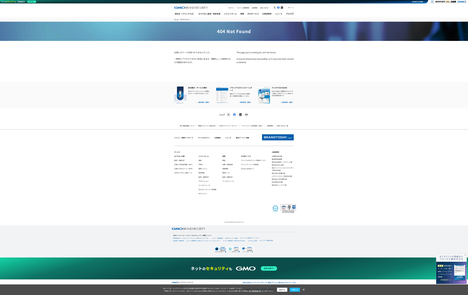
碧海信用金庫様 (277, 159)
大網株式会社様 (277, 156)
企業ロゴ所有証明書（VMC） (183, 164)
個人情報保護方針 (255, 291)
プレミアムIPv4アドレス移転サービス (253, 160)
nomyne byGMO (246, 169)
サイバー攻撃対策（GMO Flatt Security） (234, 240)
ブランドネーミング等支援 (249, 164)
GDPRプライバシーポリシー (228, 126)
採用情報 (270, 126)
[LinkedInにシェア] (240, 114)
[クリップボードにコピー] (246, 114)
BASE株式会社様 (277, 182)
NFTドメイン (203, 193)
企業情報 (217, 138)
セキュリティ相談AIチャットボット (250, 238)
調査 (200, 160)
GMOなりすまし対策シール (183, 173)
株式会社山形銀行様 (278, 173)
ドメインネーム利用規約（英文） (252, 126)
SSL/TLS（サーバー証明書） (208, 189)
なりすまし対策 (179, 156)
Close (465, 255)
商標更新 (225, 169)
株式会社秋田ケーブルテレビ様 (282, 162)
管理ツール (226, 173)
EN (293, 7)
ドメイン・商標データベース (183, 138)
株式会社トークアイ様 (279, 185)
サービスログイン (204, 138)
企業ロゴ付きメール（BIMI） (184, 169)
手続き (201, 164)
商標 (223, 156)
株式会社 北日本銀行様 (279, 179)
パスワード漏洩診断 (217, 238)
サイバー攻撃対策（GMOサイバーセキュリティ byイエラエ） (203, 240)
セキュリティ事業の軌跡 (266, 240)
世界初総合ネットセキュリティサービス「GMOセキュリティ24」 (191, 238)
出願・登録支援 (227, 164)
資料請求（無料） (204, 102)
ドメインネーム (204, 156)
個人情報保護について (187, 126)
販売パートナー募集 (242, 138)
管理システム (203, 169)
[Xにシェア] (228, 114)
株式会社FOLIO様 (277, 165)
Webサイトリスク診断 (231, 238)
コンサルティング (204, 185)
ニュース (228, 138)
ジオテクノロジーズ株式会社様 (282, 176)
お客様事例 (275, 152)
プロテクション (204, 181)
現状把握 (201, 173)
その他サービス (246, 156)
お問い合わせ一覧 (282, 126)
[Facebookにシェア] (234, 114)
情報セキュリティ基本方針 (207, 126)
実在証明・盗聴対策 (178, 240)
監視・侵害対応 (179, 160)
